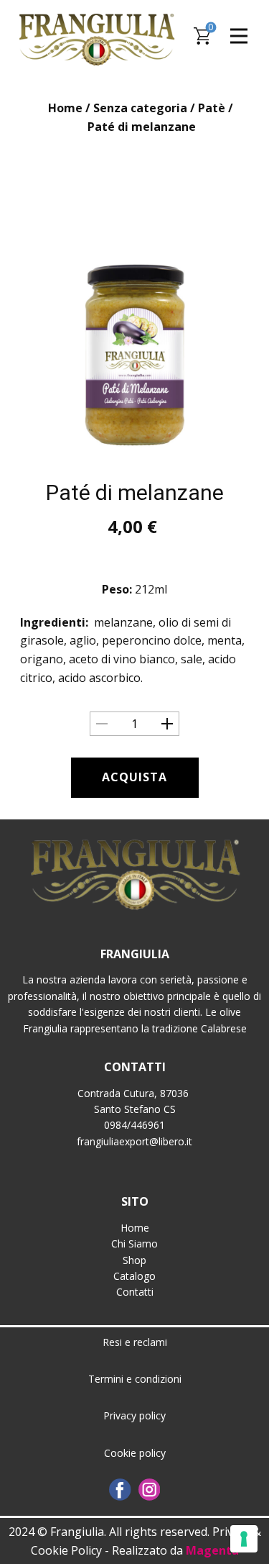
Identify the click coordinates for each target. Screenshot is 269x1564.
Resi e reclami (135, 1342)
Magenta (212, 1550)
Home (65, 108)
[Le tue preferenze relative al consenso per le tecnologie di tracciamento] (244, 1538)
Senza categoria (140, 108)
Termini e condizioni (134, 1379)
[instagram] (149, 1489)
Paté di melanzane (135, 492)
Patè (211, 108)
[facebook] (120, 1489)
